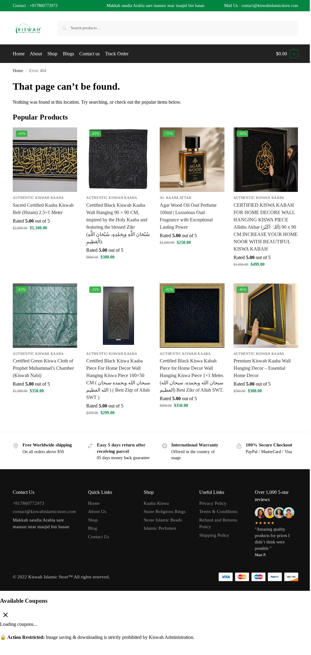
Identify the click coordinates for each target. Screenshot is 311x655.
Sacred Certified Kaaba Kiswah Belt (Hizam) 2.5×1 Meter (43, 209)
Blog (92, 528)
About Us (97, 511)
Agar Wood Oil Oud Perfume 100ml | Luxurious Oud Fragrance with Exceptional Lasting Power (188, 216)
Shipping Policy (214, 535)
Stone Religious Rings (165, 511)
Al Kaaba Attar (175, 197)
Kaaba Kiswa (156, 503)
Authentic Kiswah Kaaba (38, 197)
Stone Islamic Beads (163, 520)
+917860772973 (43, 5)
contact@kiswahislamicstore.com (44, 511)
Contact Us (98, 536)
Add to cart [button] (45, 240)
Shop (93, 520)
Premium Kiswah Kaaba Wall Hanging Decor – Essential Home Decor (262, 368)
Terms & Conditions (218, 511)
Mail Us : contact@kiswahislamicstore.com (261, 5)
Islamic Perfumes (160, 528)
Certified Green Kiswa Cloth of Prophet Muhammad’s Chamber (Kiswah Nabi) (43, 368)
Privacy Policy (213, 503)
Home (18, 70)
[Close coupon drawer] (5, 615)
